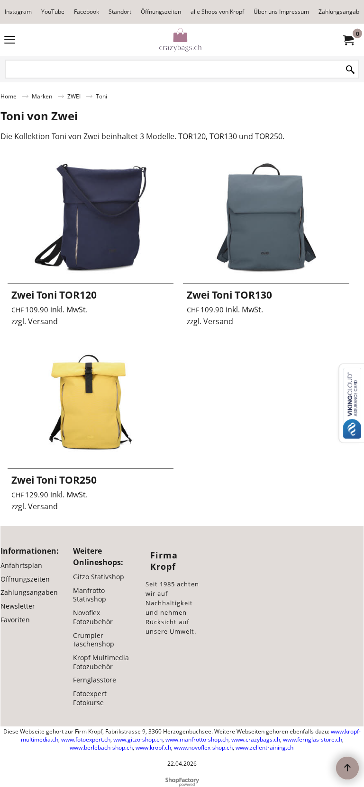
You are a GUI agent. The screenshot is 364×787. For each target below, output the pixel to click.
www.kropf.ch (153, 747)
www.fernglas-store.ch (312, 739)
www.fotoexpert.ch (85, 739)
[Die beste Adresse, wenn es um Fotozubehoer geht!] (180, 40)
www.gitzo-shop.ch (138, 739)
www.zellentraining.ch (264, 747)
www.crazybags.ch (255, 739)
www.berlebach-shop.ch (101, 747)
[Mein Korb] (348, 39)
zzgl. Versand (34, 321)
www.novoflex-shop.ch (203, 747)
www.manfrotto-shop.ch (196, 739)
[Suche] (350, 69)
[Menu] (9, 41)
